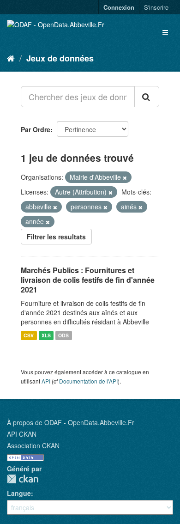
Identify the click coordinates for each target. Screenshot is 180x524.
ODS (63, 335)
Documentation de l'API (88, 381)
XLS (46, 335)
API (46, 381)
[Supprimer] (125, 177)
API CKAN (21, 434)
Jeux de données (60, 58)
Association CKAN (33, 445)
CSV (29, 335)
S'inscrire (156, 7)
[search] (146, 96)
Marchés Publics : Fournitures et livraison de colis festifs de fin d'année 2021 (88, 280)
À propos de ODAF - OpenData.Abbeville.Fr (70, 422)
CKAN (22, 479)
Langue (19, 493)
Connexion (118, 7)
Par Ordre (35, 129)
